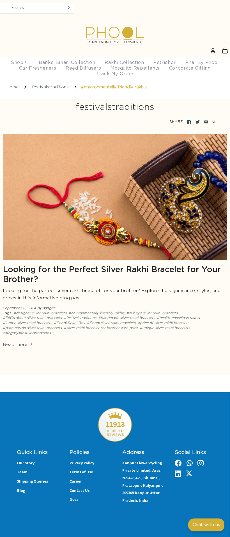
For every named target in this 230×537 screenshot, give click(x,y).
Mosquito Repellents (135, 68)
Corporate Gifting (190, 68)
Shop (19, 62)
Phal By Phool (202, 62)
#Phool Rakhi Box (69, 323)
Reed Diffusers (83, 68)
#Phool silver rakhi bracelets (111, 323)
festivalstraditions (50, 87)
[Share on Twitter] (198, 122)
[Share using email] (206, 122)
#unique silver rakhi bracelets (165, 328)
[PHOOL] (115, 22)
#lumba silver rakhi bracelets (27, 323)
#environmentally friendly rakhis (96, 313)
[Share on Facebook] (189, 122)
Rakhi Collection (124, 62)
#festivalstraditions (80, 318)
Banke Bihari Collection (67, 62)
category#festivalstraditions (27, 333)
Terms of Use (81, 471)
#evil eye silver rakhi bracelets (152, 313)
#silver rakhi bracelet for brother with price (101, 328)
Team (22, 471)
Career (76, 481)
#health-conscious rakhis (178, 318)
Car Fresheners (37, 68)
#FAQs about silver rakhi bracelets (32, 318)
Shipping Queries (32, 481)
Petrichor (164, 62)
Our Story (25, 462)
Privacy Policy (82, 462)
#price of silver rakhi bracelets (163, 323)
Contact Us (79, 490)
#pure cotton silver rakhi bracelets (32, 328)
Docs (74, 499)
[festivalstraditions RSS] (213, 122)
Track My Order (115, 74)
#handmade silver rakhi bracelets (126, 318)
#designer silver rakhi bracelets (39, 313)
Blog (21, 490)
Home (12, 87)
